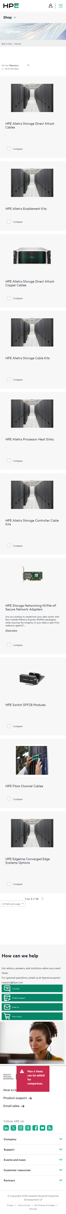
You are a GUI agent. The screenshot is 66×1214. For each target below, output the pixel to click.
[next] (42, 899)
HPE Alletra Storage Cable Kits (27, 358)
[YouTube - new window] (42, 1128)
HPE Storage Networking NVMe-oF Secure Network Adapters (30, 607)
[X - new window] (13, 1128)
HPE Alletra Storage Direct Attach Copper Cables (29, 283)
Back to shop (7, 43)
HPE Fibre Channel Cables (24, 786)
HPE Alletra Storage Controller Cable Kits (32, 522)
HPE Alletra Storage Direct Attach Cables (29, 125)
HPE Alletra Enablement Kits (26, 208)
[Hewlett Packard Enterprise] (11, 5)
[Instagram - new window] (20, 1128)
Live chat (15, 988)
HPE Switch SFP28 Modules (25, 704)
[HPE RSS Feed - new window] (49, 1128)
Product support (18, 997)
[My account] (51, 5)
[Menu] (61, 5)
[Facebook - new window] (35, 1128)
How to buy (16, 1016)
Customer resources (17, 1170)
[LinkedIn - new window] (6, 1128)
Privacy (10, 1205)
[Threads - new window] (28, 1128)
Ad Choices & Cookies (44, 1205)
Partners (9, 1180)
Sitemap (33, 1209)
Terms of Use (24, 1205)
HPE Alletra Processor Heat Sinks (29, 439)
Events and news (15, 1159)
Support (9, 1149)
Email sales (11, 1106)
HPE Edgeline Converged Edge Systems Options (27, 861)
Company (10, 1139)
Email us (15, 1007)
